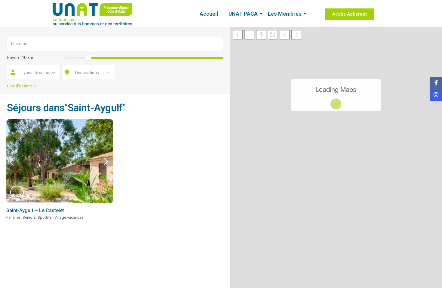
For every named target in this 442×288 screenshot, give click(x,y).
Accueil (209, 14)
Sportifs (45, 217)
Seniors (29, 217)
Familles (13, 217)
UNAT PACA (243, 14)
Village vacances (69, 217)
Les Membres (285, 14)
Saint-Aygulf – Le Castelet (35, 210)
